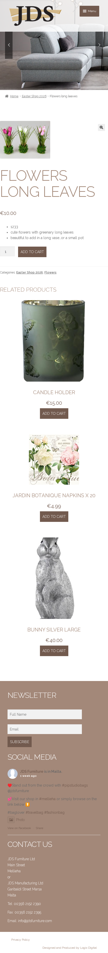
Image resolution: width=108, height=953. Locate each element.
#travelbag (34, 812)
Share (39, 828)
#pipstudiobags (75, 785)
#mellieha (47, 799)
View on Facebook (19, 828)
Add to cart (32, 252)
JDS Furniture (31, 771)
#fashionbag (54, 812)
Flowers (50, 272)
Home (14, 96)
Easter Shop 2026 (34, 96)
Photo (20, 820)
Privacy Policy (20, 939)
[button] (101, 127)
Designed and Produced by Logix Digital (69, 947)
